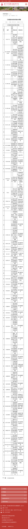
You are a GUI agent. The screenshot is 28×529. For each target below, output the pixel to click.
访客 (3, 1)
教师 (10, 1)
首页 (9, 15)
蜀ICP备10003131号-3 (6, 517)
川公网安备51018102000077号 (7, 520)
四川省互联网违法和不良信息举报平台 (9, 522)
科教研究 (13, 15)
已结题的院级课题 (8, 478)
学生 (6, 1)
